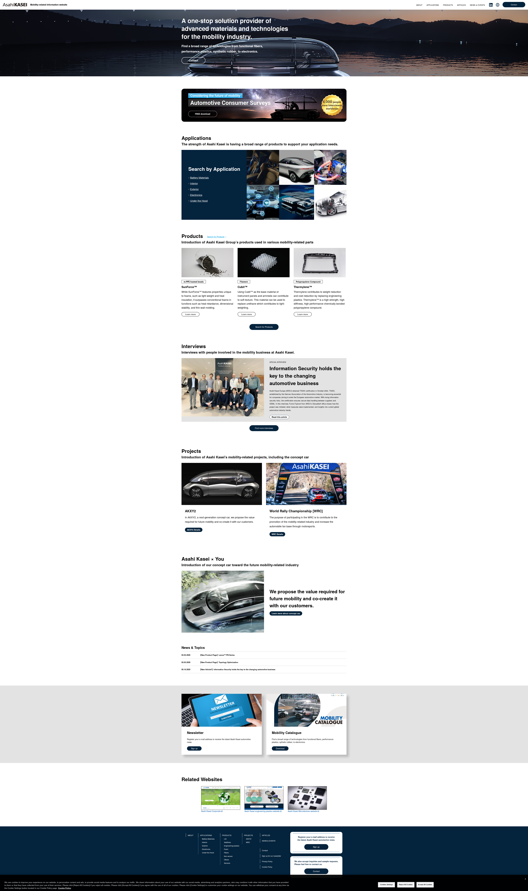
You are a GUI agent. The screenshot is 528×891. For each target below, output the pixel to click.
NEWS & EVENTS (477, 5)
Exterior (194, 189)
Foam (226, 849)
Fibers (226, 852)
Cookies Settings (386, 884)
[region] (264, 883)
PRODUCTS (448, 5)
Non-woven (228, 856)
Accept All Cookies (425, 884)
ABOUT (419, 5)
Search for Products (215, 236)
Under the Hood (199, 200)
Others (226, 859)
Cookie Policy (267, 867)
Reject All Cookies (406, 884)
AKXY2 (248, 839)
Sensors (227, 863)
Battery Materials (199, 177)
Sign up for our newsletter (271, 856)
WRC (248, 842)
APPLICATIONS (206, 835)
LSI (225, 839)
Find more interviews (264, 428)
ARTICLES (461, 5)
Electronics (196, 195)
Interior (194, 183)
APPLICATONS (433, 5)
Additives (227, 842)
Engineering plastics (231, 846)
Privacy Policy (267, 861)
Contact (514, 4)
